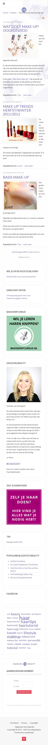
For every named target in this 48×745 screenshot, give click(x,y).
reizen (17, 644)
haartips (28, 621)
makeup (14, 636)
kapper (38, 629)
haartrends (12, 625)
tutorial (12, 648)
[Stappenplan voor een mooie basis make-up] (20, 195)
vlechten (22, 648)
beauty (15, 614)
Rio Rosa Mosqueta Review (21, 577)
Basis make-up (16, 177)
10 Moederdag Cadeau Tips (21, 574)
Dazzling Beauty (34, 729)
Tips (19, 95)
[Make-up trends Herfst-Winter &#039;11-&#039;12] (20, 130)
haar (24, 618)
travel (34, 644)
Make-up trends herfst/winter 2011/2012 (18, 110)
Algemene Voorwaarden (24, 727)
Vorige (18, 252)
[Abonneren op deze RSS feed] (43, 18)
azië (8, 614)
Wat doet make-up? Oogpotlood (21, 28)
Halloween (23, 629)
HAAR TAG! (18, 542)
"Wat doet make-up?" (20, 79)
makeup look (28, 636)
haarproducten (13, 621)
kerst (20, 632)
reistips (10, 644)
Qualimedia (29, 732)
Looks (19, 166)
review (26, 644)
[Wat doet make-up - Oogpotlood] (20, 45)
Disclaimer (14, 723)
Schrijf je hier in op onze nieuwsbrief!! (21, 276)
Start (14, 252)
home (31, 629)
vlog (28, 648)
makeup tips (12, 640)
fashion (15, 618)
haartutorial (28, 625)
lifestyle (30, 633)
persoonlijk (34, 640)
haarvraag (12, 629)
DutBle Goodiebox (17, 561)
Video (9, 438)
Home (5, 12)
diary (9, 617)
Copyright (34, 723)
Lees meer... (27, 95)
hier (12, 469)
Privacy (24, 723)
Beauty (13, 12)
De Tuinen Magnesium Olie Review (24, 564)
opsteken (23, 640)
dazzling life (36, 614)
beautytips (25, 614)
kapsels (11, 632)
